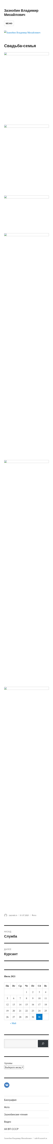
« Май (13, 1023)
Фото (34, 915)
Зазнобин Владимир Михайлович (21, 12)
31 (39, 1017)
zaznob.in (13, 915)
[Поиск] (43, 1043)
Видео (7, 1121)
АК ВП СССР (11, 1129)
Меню (9, 23)
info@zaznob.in (40, 1138)
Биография (10, 1100)
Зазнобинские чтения (16, 1114)
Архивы (8, 1063)
